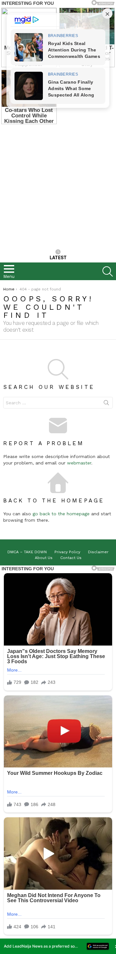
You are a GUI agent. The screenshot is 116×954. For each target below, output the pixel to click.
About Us (44, 557)
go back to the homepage (61, 513)
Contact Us (71, 557)
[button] (58, 946)
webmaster (79, 462)
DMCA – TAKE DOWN (27, 552)
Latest (58, 257)
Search (106, 404)
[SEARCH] (107, 271)
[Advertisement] (58, 186)
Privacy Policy (67, 552)
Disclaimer (98, 552)
